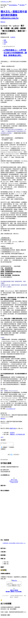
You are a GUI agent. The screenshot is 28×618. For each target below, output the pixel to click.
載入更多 (3, 440)
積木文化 (3, 418)
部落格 (5, 42)
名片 (5, 43)
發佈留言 (3, 449)
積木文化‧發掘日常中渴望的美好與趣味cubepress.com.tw (14, 14)
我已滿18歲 (3, 615)
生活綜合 (12, 37)
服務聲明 (16, 597)
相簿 (5, 40)
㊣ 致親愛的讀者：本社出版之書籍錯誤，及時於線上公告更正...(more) (14, 543)
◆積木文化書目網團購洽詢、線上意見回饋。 (14, 480)
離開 (9, 615)
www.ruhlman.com (10, 408)
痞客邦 (11, 428)
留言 (14, 428)
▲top (2, 437)
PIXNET (7, 595)
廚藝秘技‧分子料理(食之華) (17, 434)
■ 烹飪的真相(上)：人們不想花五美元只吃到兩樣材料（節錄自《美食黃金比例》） (15, 52)
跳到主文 (3, 22)
